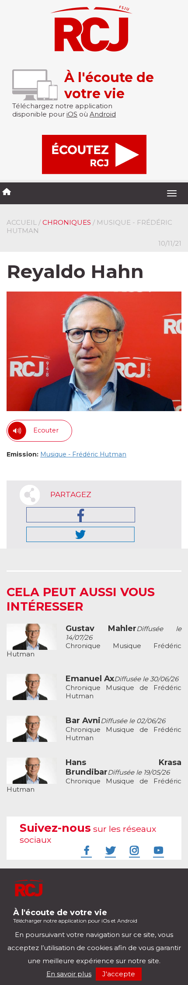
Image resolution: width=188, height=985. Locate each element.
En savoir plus (68, 974)
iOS (71, 114)
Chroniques (66, 222)
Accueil (22, 222)
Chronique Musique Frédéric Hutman (94, 641)
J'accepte (118, 974)
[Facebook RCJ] (85, 850)
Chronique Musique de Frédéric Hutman (123, 687)
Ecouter (46, 430)
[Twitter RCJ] (109, 850)
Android (103, 114)
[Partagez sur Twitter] (80, 534)
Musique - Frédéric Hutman (83, 454)
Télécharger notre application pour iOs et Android (75, 916)
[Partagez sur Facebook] (80, 515)
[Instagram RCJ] (133, 850)
